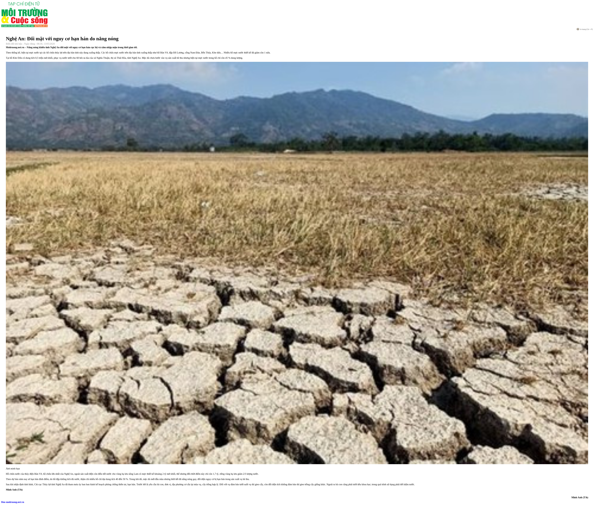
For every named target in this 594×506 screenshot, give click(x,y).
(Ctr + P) (586, 29)
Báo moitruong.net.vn (12, 502)
